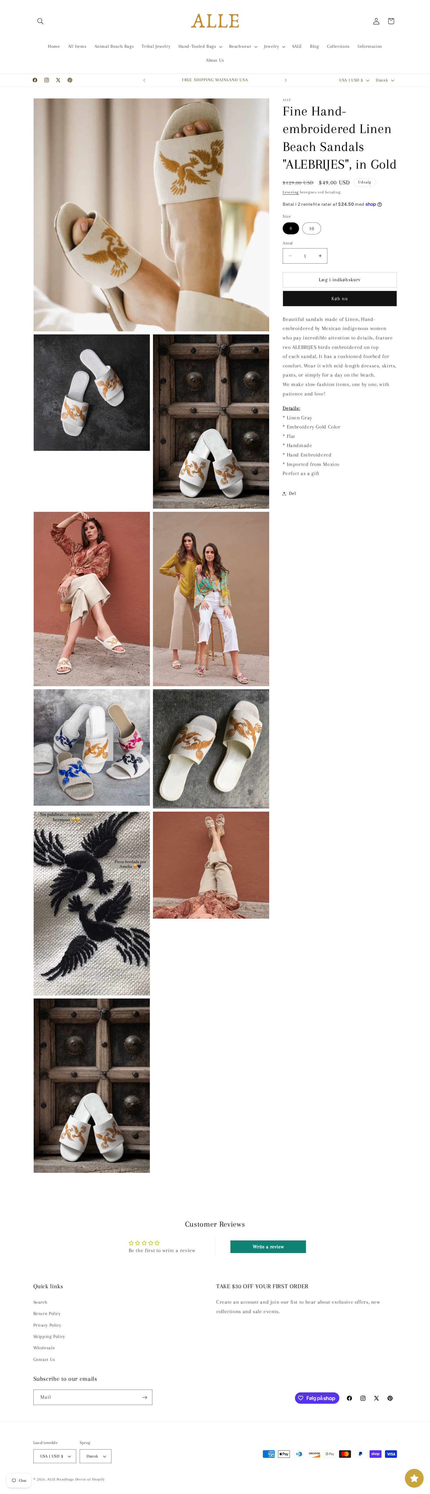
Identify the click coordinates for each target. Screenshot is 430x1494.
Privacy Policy (47, 1324)
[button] (40, 21)
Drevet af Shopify (90, 1479)
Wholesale (44, 1347)
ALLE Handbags (60, 1479)
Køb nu (339, 298)
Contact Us (44, 1359)
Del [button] (292, 493)
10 (311, 228)
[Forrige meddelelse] (144, 80)
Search (40, 1301)
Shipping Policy (49, 1336)
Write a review (268, 1247)
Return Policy (47, 1313)
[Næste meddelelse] (286, 80)
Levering (291, 192)
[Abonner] (144, 1397)
